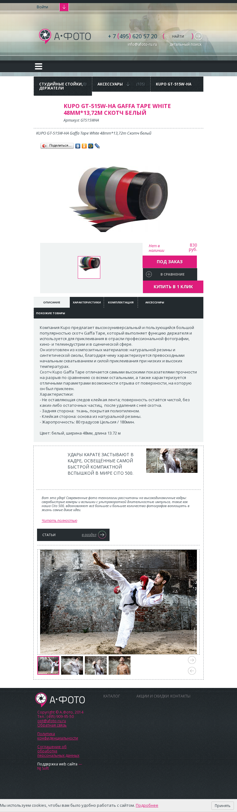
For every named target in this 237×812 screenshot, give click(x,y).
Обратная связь (52, 725)
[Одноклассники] (84, 146)
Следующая (192, 660)
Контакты (180, 696)
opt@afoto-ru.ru (51, 720)
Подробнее (147, 805)
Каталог (111, 696)
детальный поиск (186, 44)
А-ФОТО (60, 700)
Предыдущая (192, 671)
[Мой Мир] (91, 146)
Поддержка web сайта (57, 764)
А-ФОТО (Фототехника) (65, 36)
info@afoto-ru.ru (142, 44)
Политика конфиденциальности (57, 736)
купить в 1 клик (173, 286)
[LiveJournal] (97, 146)
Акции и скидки (152, 696)
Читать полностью (59, 520)
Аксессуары (154, 302)
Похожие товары (50, 313)
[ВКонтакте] (78, 146)
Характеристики (87, 302)
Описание (51, 302)
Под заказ (170, 261)
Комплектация (121, 302)
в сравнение (172, 274)
